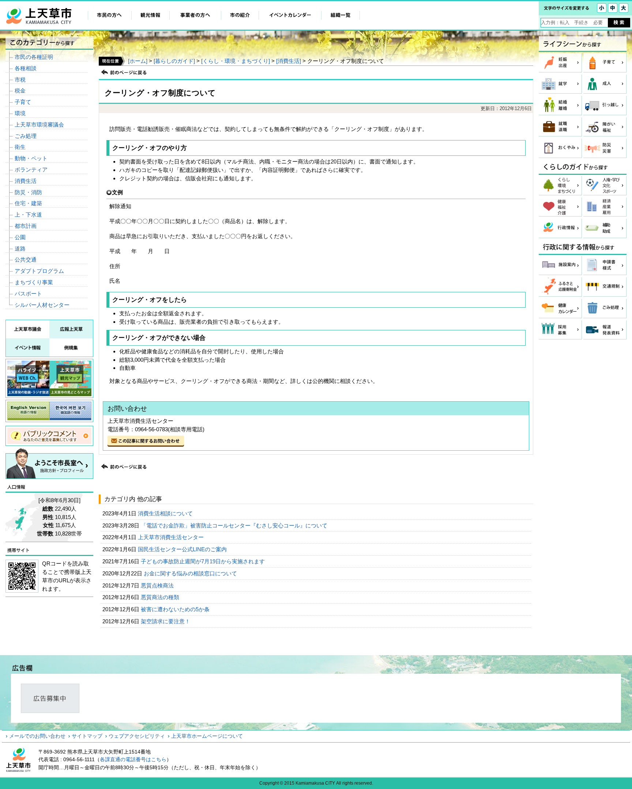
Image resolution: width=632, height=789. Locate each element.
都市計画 (26, 226)
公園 (20, 237)
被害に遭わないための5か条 (176, 609)
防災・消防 (28, 192)
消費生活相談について (166, 513)
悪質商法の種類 (161, 597)
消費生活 (26, 181)
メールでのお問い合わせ (37, 736)
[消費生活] (288, 61)
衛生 (20, 147)
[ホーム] (137, 61)
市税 (20, 79)
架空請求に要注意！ (166, 621)
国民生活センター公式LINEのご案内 (183, 549)
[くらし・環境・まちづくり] (235, 61)
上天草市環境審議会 (39, 124)
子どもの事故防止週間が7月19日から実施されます (203, 561)
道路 (20, 248)
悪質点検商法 (158, 585)
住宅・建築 (28, 203)
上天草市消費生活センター (171, 537)
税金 (20, 90)
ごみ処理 (26, 136)
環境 (20, 113)
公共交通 (26, 259)
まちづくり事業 (34, 282)
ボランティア (31, 169)
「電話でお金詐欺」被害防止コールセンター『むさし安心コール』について (235, 525)
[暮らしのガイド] (174, 61)
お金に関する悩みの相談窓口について (191, 573)
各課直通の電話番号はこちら (133, 759)
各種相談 (26, 68)
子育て (23, 102)
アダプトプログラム (39, 271)
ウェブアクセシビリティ (137, 736)
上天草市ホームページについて (207, 736)
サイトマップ (87, 736)
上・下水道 (28, 214)
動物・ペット (31, 158)
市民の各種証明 (34, 57)
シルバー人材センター (42, 305)
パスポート (28, 293)
